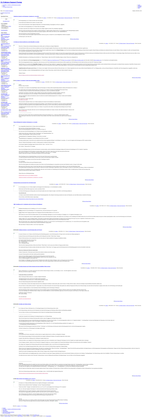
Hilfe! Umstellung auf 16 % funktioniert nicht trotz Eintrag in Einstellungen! (28, 204)
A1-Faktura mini (4, 93)
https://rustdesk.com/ (97, 60)
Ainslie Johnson (20, 415)
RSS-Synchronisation (6, 413)
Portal (4, 5)
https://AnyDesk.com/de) (79, 60)
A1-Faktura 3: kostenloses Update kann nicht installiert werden (27, 80)
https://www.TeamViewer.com (53, 60)
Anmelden (7, 10)
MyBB (27, 414)
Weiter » (25, 405)
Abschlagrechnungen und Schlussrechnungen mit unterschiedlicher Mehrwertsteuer (34, 266)
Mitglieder (140, 5)
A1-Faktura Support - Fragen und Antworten (6, 46)
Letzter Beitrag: (3, 39)
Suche (139, 4)
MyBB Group (36, 414)
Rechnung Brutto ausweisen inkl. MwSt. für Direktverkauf (25, 182)
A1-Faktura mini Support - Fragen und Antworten (5, 37)
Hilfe (139, 7)
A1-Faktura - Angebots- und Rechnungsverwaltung (12, 4)
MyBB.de (19, 414)
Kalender (139, 6)
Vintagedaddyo (48, 415)
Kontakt (4, 408)
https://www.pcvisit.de (66, 60)
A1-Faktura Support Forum (11, 2)
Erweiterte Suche (6, 21)
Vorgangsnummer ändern (6, 52)
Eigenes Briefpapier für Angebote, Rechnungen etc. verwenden (25, 122)
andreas (9, 26)
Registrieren (11, 10)
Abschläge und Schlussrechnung (25, 304)
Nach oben (4, 410)
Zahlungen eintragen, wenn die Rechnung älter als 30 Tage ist (30, 229)
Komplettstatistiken (4, 30)
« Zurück (18, 405)
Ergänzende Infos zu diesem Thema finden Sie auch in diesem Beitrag (31, 198)
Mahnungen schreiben (5, 68)
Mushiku (34, 415)
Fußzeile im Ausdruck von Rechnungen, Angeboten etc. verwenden (26, 16)
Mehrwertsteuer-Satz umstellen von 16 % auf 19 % (26, 378)
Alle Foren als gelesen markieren (8, 412)
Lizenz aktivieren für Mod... (6, 85)
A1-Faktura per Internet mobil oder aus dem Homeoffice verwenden (26, 41)
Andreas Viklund (7, 415)
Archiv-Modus (5, 411)
